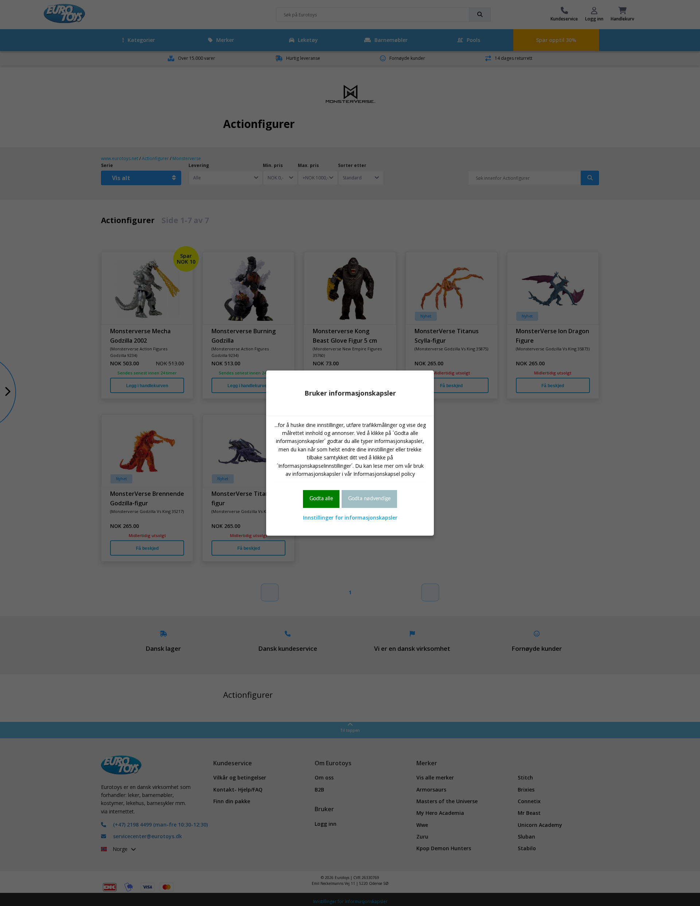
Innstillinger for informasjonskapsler (350, 517)
